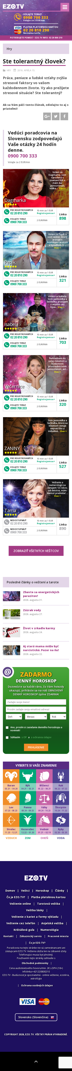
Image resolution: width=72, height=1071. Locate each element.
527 (62, 466)
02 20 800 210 (55, 37)
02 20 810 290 (18, 213)
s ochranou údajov (41, 737)
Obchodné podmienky (35, 963)
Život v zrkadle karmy (39, 628)
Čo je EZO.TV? (16, 897)
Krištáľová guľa (24, 930)
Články (59, 890)
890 (62, 528)
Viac (61, 188)
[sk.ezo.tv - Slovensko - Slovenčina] (13, 6)
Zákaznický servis (31, 936)
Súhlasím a (30, 737)
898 (62, 218)
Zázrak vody (32, 610)
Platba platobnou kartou (48, 897)
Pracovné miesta (58, 936)
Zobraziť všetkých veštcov (36, 551)
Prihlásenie (36, 747)
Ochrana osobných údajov (37, 985)
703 (62, 342)
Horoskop (42, 890)
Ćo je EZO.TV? (37, 942)
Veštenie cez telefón (20, 923)
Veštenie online (20, 903)
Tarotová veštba (48, 903)
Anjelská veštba (52, 923)
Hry (9, 70)
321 (62, 280)
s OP (24, 737)
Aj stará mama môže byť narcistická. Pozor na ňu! (41, 648)
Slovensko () (33, 1017)
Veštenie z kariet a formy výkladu (35, 916)
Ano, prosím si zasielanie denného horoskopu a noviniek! (36, 729)
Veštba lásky (35, 910)
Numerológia (50, 930)
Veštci (25, 890)
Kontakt (8, 936)
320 (62, 404)
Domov (10, 890)
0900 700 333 (22, 156)
